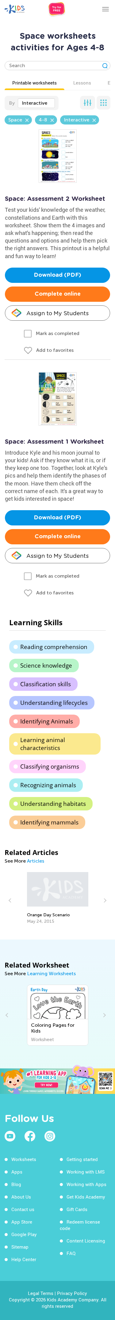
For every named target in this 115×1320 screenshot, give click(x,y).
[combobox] (36, 103)
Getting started (82, 1159)
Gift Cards (77, 1209)
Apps (16, 1172)
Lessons (82, 83)
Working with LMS (86, 1172)
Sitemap (20, 1247)
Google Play (24, 1234)
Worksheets (23, 1159)
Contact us (22, 1209)
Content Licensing (86, 1241)
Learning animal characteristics (42, 744)
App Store (21, 1222)
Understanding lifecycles (54, 703)
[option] (58, 898)
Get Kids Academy (86, 1197)
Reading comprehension (53, 647)
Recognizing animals (48, 785)
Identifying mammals (49, 822)
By (12, 103)
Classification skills (45, 684)
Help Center (23, 1259)
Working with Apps (86, 1184)
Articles (35, 861)
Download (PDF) (57, 275)
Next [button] (104, 900)
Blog (16, 1184)
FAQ (71, 1253)
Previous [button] (11, 900)
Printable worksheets (34, 83)
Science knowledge (46, 665)
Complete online (58, 294)
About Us (21, 1197)
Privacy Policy (72, 1293)
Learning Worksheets (51, 973)
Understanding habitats (53, 804)
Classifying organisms (49, 766)
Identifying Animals (46, 721)
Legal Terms (40, 1293)
